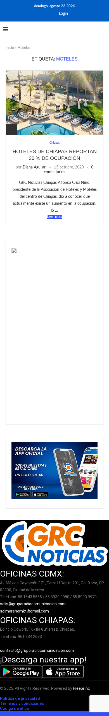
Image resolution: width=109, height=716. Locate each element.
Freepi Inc (81, 688)
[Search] (103, 30)
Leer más (54, 217)
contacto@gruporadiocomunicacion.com (37, 650)
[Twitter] (50, 13)
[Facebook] (42, 13)
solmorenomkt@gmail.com (25, 611)
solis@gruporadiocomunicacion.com (33, 604)
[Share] (11, 130)
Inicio (10, 48)
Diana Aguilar (34, 167)
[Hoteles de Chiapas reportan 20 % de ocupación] (54, 102)
